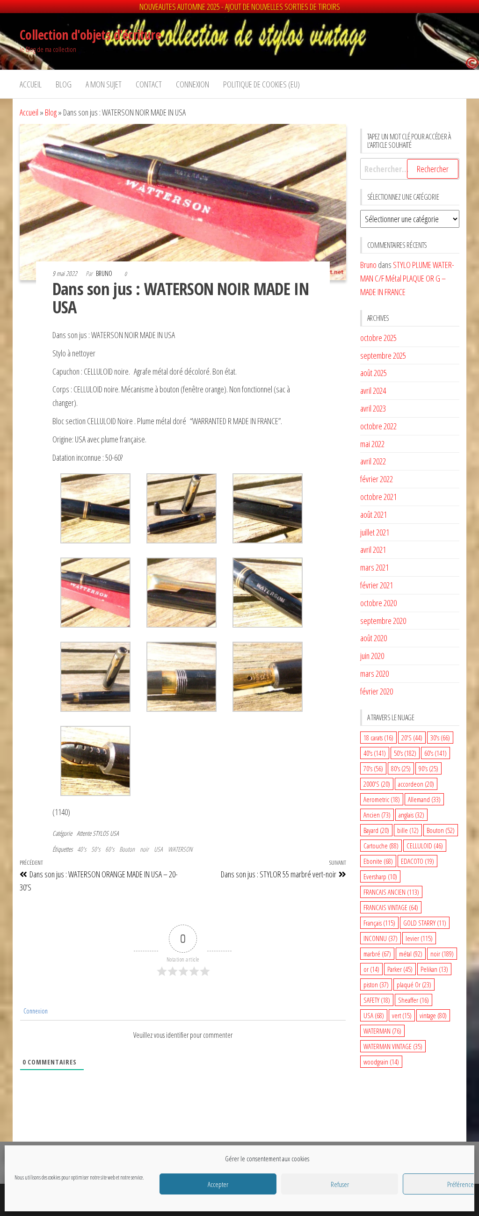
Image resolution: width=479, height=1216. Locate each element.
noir (144, 849)
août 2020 (373, 638)
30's (440, 737)
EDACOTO (417, 861)
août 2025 (373, 372)
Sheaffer (413, 1000)
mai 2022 (372, 443)
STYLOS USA (106, 833)
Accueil (31, 84)
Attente (84, 833)
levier (419, 938)
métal (410, 953)
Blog (64, 84)
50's (95, 849)
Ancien (377, 814)
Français (379, 922)
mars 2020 (374, 673)
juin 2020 (372, 655)
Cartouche (381, 845)
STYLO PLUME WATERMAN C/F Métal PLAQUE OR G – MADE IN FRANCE (407, 278)
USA (158, 849)
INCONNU (380, 938)
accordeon (416, 784)
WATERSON (180, 849)
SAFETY (376, 1000)
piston (376, 984)
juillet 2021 (374, 532)
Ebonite (378, 861)
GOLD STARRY (424, 922)
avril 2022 (373, 461)
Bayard (376, 830)
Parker (400, 969)
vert (402, 1015)
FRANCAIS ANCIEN (391, 892)
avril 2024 (373, 390)
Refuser (340, 1184)
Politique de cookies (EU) (261, 84)
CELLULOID (424, 845)
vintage (433, 1015)
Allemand (424, 799)
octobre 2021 (378, 496)
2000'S (376, 784)
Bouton (127, 849)
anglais (411, 814)
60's (109, 849)
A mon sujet (104, 84)
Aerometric (381, 799)
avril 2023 (373, 408)
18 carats (378, 737)
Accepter (218, 1184)
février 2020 (376, 691)
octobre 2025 (378, 337)
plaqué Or (414, 984)
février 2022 (376, 479)
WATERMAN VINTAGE (392, 1046)
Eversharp (380, 876)
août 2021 (373, 514)
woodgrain (381, 1061)
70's (373, 768)
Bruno (105, 273)
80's (401, 768)
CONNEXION (192, 84)
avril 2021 (373, 549)
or (371, 969)
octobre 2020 (378, 602)
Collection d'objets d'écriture (90, 34)
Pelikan (434, 969)
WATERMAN (382, 1030)
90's (428, 768)
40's (81, 849)
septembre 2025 (383, 355)
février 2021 (376, 585)
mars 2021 (374, 567)
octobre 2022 (378, 426)
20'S (411, 737)
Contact (149, 84)
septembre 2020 (383, 620)
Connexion (35, 1010)
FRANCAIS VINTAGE (390, 907)
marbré (377, 953)
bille (408, 830)
